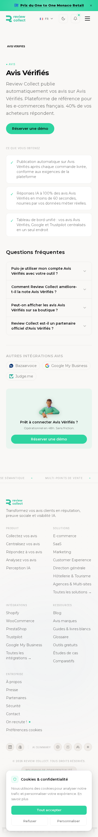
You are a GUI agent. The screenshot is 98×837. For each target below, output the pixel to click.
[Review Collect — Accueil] (15, 18)
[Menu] (87, 18)
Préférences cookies (24, 730)
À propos (14, 682)
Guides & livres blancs (71, 629)
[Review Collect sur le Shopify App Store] (20, 747)
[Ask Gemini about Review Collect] (88, 747)
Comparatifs (63, 661)
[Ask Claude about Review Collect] (78, 747)
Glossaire (61, 637)
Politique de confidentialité (49, 770)
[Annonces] (75, 18)
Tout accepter (49, 810)
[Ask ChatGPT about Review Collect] (58, 747)
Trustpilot (14, 637)
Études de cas (65, 653)
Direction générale (69, 568)
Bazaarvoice (26, 365)
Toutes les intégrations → (18, 655)
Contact (13, 714)
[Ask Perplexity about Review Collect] (68, 747)
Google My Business (69, 365)
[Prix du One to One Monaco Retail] (49, 5)
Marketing (62, 552)
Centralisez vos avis (23, 544)
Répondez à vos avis (24, 552)
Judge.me (24, 376)
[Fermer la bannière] (91, 6)
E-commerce (64, 536)
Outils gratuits (65, 645)
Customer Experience (72, 560)
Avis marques (65, 621)
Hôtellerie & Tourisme (72, 576)
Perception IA (18, 568)
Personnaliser (68, 821)
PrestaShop (16, 629)
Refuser (29, 821)
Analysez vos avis (21, 560)
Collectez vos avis (21, 536)
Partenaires (16, 698)
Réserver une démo (30, 128)
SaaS (57, 544)
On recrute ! (16, 722)
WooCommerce (20, 621)
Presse (12, 690)
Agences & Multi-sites (72, 584)
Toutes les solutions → (72, 592)
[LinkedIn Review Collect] (10, 747)
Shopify (12, 613)
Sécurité (13, 706)
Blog (57, 613)
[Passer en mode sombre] (63, 18)
